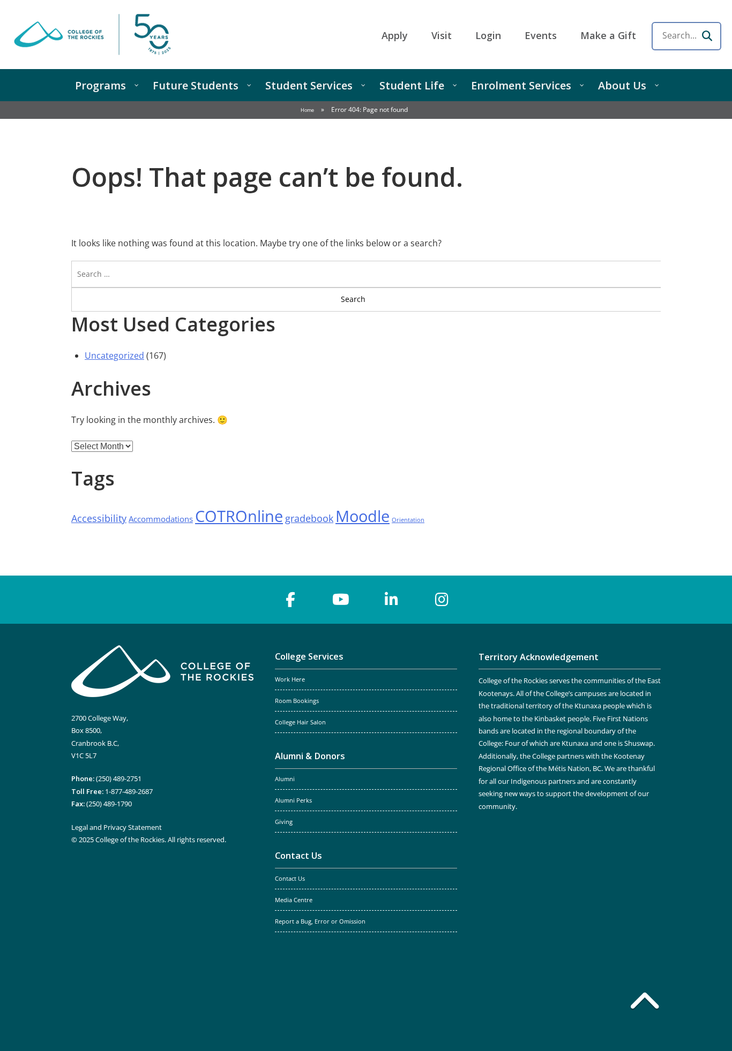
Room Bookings (297, 701)
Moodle (362, 516)
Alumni (285, 779)
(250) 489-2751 (118, 778)
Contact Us (298, 855)
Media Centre (293, 900)
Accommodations (161, 518)
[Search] (706, 35)
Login (488, 35)
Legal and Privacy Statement (116, 827)
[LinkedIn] (391, 599)
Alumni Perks (293, 800)
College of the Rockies (94, 34)
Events (541, 35)
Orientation (408, 520)
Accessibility (98, 518)
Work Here (290, 679)
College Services (309, 656)
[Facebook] (290, 599)
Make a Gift (608, 35)
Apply (395, 35)
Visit (441, 35)
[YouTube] (340, 599)
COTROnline (239, 516)
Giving (284, 822)
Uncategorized (114, 355)
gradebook (309, 518)
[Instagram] (441, 599)
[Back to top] (645, 1003)
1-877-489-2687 (129, 791)
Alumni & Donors (310, 756)
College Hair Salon (300, 722)
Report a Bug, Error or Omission (320, 921)
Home (307, 110)
